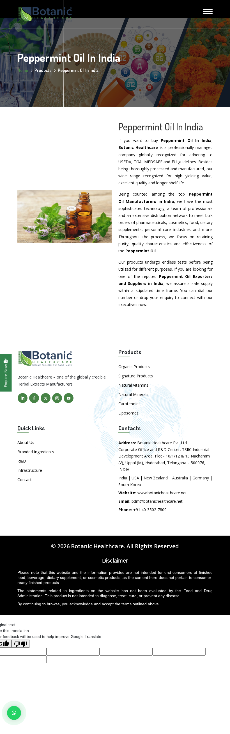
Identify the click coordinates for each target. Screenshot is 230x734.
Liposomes (128, 413)
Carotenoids (129, 403)
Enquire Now (5, 375)
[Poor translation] (20, 644)
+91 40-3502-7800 (150, 509)
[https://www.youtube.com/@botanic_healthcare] (68, 398)
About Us (25, 442)
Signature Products (135, 376)
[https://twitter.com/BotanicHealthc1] (45, 398)
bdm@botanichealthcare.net (157, 501)
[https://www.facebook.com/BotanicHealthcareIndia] (34, 398)
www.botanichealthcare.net (162, 492)
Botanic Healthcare (97, 546)
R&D (21, 461)
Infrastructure (29, 470)
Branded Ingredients (35, 451)
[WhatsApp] (14, 713)
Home (22, 70)
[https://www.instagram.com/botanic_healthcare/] (57, 398)
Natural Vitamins (133, 385)
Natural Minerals (133, 394)
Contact (24, 479)
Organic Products (134, 366)
